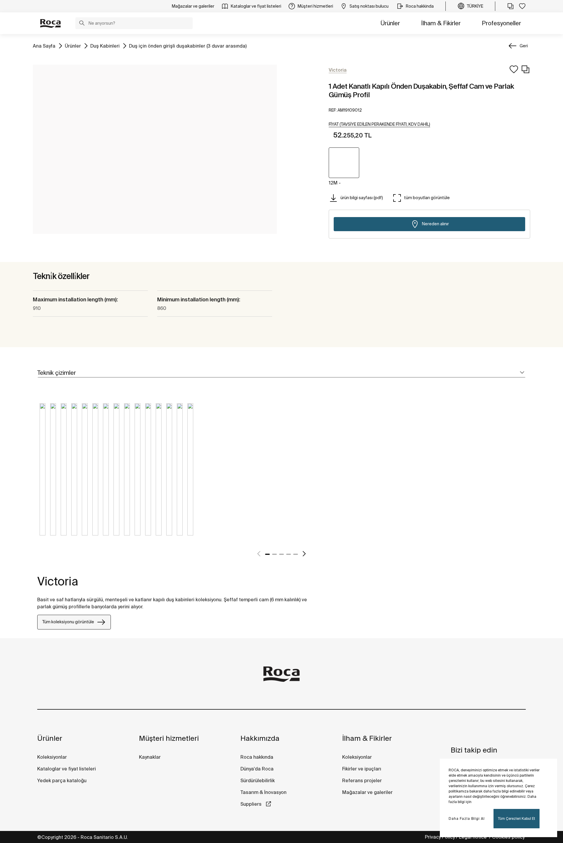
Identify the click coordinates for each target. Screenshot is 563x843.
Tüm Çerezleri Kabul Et (516, 818)
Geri (524, 45)
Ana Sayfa (44, 45)
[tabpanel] (42, 473)
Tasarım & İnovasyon (263, 792)
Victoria (57, 581)
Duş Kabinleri (105, 45)
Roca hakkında (256, 757)
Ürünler (390, 23)
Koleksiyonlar (52, 757)
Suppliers (251, 804)
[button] (81, 24)
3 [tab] (281, 554)
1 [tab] (267, 554)
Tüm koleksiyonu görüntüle (68, 621)
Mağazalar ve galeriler (367, 792)
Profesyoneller (501, 23)
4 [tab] (288, 554)
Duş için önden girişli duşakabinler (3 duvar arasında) (188, 45)
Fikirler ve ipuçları (361, 768)
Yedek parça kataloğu (62, 780)
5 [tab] (295, 554)
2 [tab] (274, 554)
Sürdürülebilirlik (257, 780)
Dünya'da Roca (257, 768)
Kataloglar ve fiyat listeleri (66, 768)
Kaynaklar (150, 757)
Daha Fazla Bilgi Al (467, 818)
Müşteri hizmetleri (169, 738)
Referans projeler (362, 780)
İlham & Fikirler (441, 23)
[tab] (281, 372)
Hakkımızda (259, 738)
